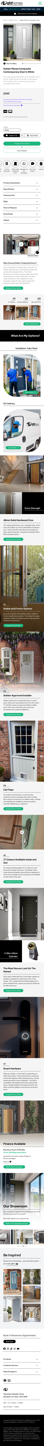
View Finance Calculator (14, 1167)
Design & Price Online (22, 144)
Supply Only (13, 135)
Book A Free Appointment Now (17, 1223)
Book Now (9, 1341)
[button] (21, 244)
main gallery (11, 1263)
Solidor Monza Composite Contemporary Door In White (30, 20)
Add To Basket (22, 151)
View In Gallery (11, 64)
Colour (5, 127)
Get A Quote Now (32, 324)
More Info (6, 1161)
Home (5, 20)
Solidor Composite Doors (13, 20)
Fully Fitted (34, 135)
